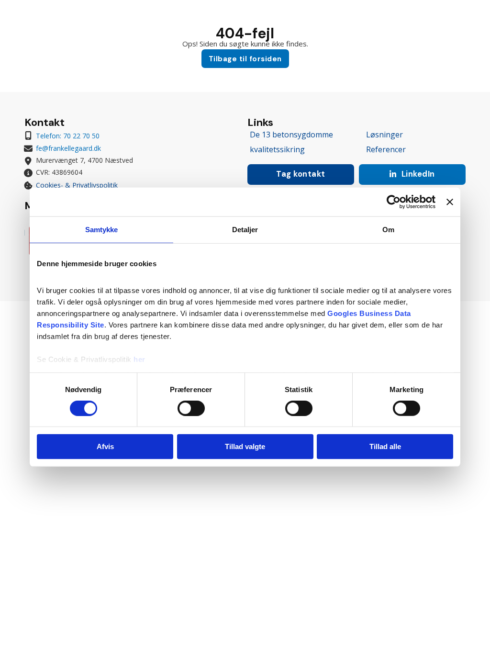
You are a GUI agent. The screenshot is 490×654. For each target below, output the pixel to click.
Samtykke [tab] (101, 230)
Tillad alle (385, 446)
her (139, 359)
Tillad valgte (245, 446)
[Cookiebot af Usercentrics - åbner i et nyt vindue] (393, 202)
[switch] (191, 408)
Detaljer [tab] (245, 230)
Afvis (105, 446)
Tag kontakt (300, 174)
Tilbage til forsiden (245, 59)
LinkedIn (418, 174)
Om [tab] (388, 230)
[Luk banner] (449, 202)
